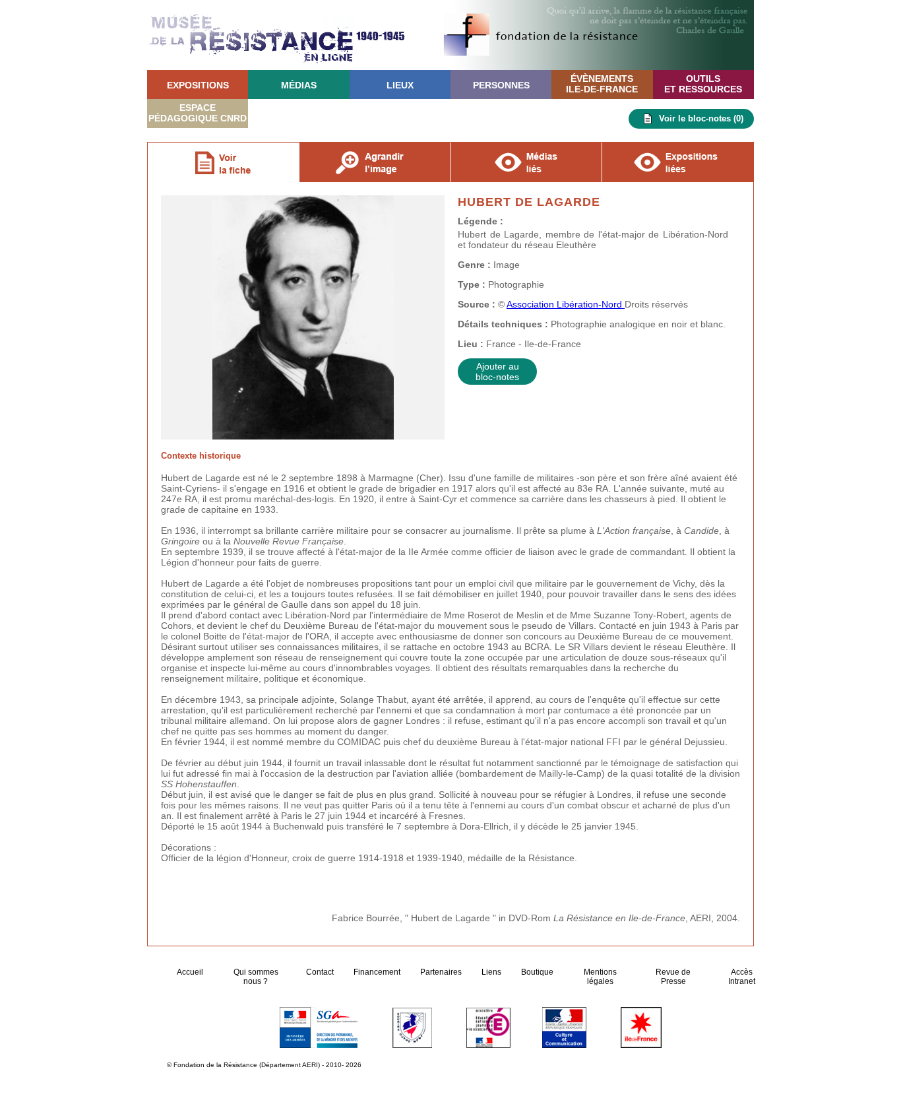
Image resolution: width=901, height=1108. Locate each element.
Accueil (191, 972)
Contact (320, 972)
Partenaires (441, 972)
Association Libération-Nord (566, 304)
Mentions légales (600, 976)
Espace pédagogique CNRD (197, 112)
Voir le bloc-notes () (701, 118)
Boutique (537, 972)
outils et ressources (703, 83)
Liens (491, 972)
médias (299, 85)
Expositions (198, 85)
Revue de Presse (673, 976)
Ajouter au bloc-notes (497, 371)
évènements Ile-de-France (602, 83)
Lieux (400, 85)
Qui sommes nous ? (255, 976)
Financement (377, 972)
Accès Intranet (741, 976)
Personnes (501, 85)
